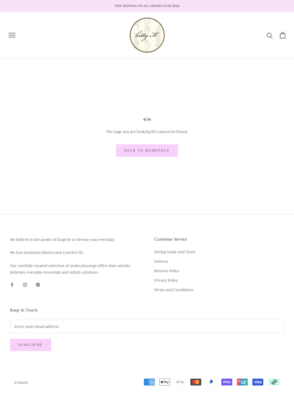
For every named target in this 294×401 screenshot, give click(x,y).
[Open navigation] (12, 35)
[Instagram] (25, 284)
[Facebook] (12, 284)
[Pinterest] (38, 284)
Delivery (161, 261)
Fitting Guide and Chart (175, 251)
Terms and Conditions (174, 289)
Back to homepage (147, 150)
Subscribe (30, 345)
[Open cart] (282, 35)
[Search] (270, 35)
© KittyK (21, 383)
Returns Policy (166, 270)
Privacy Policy (166, 280)
